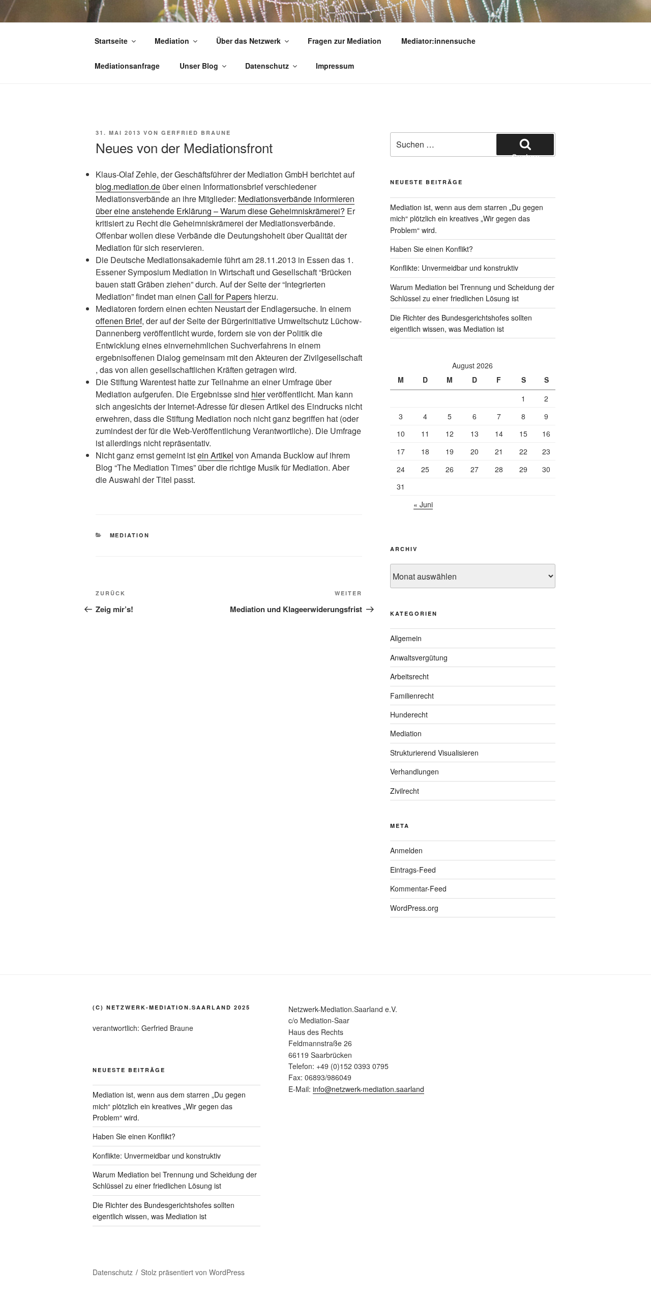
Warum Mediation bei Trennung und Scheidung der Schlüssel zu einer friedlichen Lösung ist (175, 1180)
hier (258, 394)
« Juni (423, 504)
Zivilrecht (404, 791)
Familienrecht (412, 695)
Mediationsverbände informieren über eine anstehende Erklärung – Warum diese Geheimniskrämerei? (225, 205)
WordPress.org (414, 908)
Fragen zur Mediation (344, 41)
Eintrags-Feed (413, 870)
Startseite (111, 41)
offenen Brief (119, 321)
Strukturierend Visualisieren (434, 752)
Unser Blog (199, 66)
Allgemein (406, 638)
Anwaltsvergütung (419, 657)
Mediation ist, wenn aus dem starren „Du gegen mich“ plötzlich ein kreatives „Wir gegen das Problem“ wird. (466, 218)
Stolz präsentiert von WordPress (193, 1272)
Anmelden (406, 850)
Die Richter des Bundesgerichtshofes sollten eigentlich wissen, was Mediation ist (163, 1210)
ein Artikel (215, 455)
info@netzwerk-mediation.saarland (368, 1089)
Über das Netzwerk (248, 41)
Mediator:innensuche (438, 41)
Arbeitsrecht (409, 676)
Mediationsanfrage (127, 66)
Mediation (172, 41)
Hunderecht (409, 714)
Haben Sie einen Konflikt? (431, 249)
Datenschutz (267, 66)
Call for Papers (225, 296)
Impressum (335, 66)
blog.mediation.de (128, 186)
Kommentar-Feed (418, 888)
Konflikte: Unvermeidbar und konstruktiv (454, 268)
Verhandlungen (414, 771)
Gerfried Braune (196, 132)
